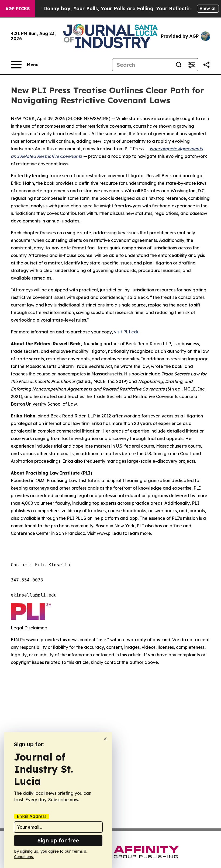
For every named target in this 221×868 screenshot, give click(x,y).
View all (207, 8)
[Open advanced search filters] (191, 64)
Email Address (31, 816)
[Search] (178, 64)
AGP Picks (17, 8)
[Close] (105, 738)
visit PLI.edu (127, 331)
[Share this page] (206, 64)
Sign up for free (58, 840)
